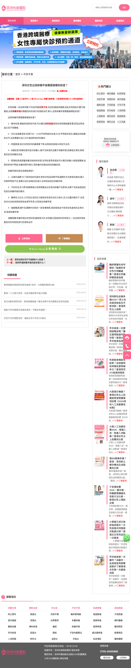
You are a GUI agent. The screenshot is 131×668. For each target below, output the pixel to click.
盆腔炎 (55, 639)
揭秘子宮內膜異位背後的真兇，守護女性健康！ (25, 310)
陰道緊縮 (101, 110)
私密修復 (121, 94)
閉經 (55, 633)
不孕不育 (28, 74)
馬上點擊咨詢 (62, 91)
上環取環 (101, 116)
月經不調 (101, 99)
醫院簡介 (34, 21)
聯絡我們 (56, 21)
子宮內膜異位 (76, 633)
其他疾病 (118, 608)
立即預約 (123, 658)
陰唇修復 (101, 122)
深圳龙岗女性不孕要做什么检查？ (30, 259)
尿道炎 (33, 633)
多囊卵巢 (76, 620)
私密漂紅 (97, 639)
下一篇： (10, 263)
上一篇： (10, 259)
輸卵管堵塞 (76, 614)
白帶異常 (55, 620)
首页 (17, 74)
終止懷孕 (101, 94)
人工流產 (121, 122)
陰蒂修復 (97, 627)
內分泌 (54, 608)
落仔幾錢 (121, 99)
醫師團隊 (77, 21)
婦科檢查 (111, 116)
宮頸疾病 (111, 99)
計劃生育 (12, 608)
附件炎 (33, 639)
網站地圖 (64, 658)
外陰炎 (76, 639)
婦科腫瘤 (111, 94)
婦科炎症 (111, 122)
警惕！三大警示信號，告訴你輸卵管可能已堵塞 (25, 293)
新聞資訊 (120, 21)
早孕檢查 (111, 110)
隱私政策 (75, 650)
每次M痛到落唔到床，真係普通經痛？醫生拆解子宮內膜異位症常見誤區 (36, 301)
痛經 (55, 627)
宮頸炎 (33, 620)
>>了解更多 (118, 190)
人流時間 (121, 110)
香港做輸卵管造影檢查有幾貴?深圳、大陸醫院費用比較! (29, 285)
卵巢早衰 (76, 627)
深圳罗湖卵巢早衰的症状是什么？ (30, 263)
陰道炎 (33, 614)
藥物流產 (101, 105)
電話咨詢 (106, 658)
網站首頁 (12, 21)
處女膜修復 (97, 633)
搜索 (124, 8)
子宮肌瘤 (111, 105)
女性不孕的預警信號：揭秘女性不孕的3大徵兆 (25, 318)
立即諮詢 (115, 145)
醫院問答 (99, 21)
